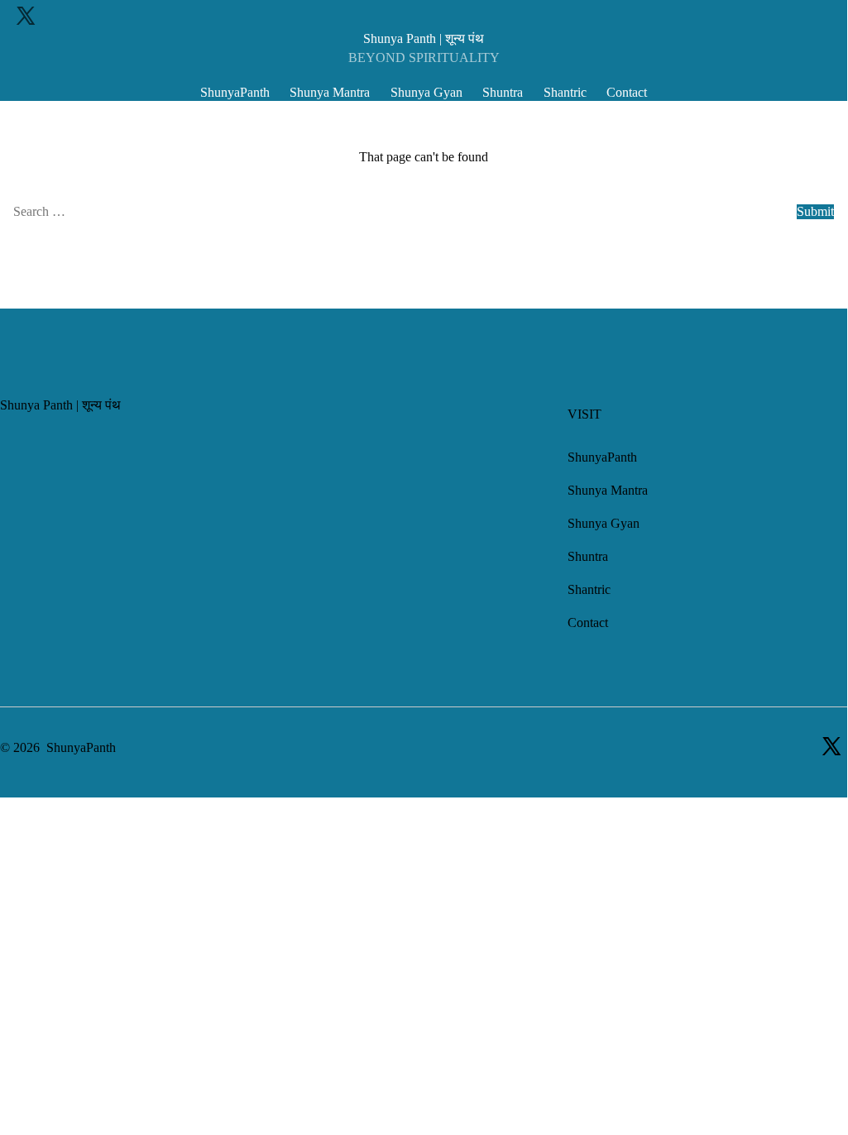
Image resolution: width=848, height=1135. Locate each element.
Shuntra (502, 92)
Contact (626, 92)
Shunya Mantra (330, 92)
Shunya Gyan (426, 92)
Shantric (565, 92)
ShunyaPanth (235, 92)
